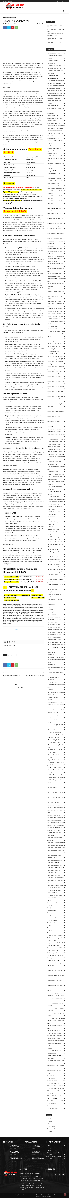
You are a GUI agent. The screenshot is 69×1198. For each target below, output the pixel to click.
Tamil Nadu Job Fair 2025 (54, 870)
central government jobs (54, 206)
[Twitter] (9, 27)
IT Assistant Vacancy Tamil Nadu (56, 499)
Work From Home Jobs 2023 (55, 1086)
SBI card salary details (53, 742)
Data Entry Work (52, 261)
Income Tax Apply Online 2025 (55, 454)
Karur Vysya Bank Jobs (53, 522)
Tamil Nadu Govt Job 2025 (54, 860)
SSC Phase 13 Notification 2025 (56, 807)
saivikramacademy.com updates (56, 715)
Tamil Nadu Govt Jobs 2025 (54, 865)
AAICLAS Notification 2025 (54, 90)
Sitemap (49, 1131)
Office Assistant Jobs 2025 (54, 632)
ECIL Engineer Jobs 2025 (54, 313)
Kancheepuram (51, 514)
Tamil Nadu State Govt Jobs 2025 (56, 885)
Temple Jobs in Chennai (54, 903)
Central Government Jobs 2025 (56, 208)
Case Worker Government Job (55, 181)
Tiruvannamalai (51, 933)
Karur (49, 519)
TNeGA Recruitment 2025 (54, 970)
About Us (50, 1119)
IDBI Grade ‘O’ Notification (54, 449)
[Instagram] (58, 1)
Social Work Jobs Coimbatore (55, 777)
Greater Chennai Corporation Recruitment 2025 (55, 34)
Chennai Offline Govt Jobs (54, 223)
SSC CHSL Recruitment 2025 (55, 797)
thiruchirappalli (51, 918)
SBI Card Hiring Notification (55, 740)
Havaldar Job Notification (54, 429)
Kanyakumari (51, 517)
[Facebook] (55, 1)
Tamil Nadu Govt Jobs (53, 862)
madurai (49, 577)
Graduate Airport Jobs (53, 421)
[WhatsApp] (62, 1)
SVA (6, 23)
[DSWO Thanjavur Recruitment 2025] (6, 1153)
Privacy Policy (51, 1126)
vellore (49, 1073)
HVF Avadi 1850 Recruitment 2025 (55, 25)
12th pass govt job (52, 75)
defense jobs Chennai (53, 276)
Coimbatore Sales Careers (54, 251)
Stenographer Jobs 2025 (54, 832)
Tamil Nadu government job (55, 845)
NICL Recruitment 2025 (53, 624)
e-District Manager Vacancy (55, 308)
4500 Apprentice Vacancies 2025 (56, 80)
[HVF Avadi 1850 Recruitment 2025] (6, 1147)
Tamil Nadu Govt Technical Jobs (56, 867)
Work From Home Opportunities (56, 1088)
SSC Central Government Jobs (55, 790)
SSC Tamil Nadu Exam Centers (55, 825)
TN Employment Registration (55, 938)
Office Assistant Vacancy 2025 (55, 634)
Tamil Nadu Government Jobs (55, 847)
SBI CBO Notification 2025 (54, 750)
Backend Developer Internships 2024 (11, 676)
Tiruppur (50, 930)
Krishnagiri (50, 524)
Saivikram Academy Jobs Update (56, 710)
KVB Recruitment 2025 (53, 529)
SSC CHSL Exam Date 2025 (54, 795)
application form (52, 113)
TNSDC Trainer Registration (55, 1033)
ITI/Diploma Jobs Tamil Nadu (55, 501)
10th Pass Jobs (51, 63)
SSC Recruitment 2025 (53, 815)
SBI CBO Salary (51, 752)
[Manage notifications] (65, 1194)
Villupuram (50, 1076)
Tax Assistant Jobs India (54, 888)
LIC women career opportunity (56, 572)
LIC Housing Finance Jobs (54, 559)
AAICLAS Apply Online (53, 88)
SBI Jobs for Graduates (53, 760)
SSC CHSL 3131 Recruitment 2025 (55, 39)
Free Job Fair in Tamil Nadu (55, 354)
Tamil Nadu (10, 15)
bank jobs (50, 168)
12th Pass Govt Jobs (52, 78)
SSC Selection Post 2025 (54, 820)
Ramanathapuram (52, 697)
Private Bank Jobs (52, 682)
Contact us (50, 1121)
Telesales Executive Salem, (54, 895)
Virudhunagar (18, 15)
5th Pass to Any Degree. (54, 83)
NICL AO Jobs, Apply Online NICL (56, 612)
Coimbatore (50, 243)
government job (51, 369)
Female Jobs (50, 341)
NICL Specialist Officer (53, 627)
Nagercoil (50, 607)
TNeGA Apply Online (53, 960)
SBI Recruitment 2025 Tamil (55, 767)
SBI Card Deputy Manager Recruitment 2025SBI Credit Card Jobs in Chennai (55, 735)
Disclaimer (50, 1124)
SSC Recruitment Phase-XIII (55, 817)
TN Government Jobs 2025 (54, 948)
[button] (64, 11)
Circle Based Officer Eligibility (55, 241)
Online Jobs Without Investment (56, 644)
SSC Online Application (53, 805)
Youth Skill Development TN (55, 1101)
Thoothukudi (51, 923)
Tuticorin (50, 1048)
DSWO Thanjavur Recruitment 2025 (55, 30)
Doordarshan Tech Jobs (54, 301)
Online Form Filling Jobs (54, 642)
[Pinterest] (12, 27)
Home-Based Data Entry (54, 431)
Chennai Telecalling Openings (55, 226)
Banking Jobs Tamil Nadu (54, 178)
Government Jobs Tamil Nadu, (55, 396)
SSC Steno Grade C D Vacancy (55, 822)
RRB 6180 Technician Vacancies (56, 702)
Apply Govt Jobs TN (52, 115)
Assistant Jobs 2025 (52, 153)
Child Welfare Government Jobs (56, 238)
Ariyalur (49, 146)
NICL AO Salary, (51, 614)
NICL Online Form (52, 622)
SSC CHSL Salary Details (54, 800)
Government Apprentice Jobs (55, 359)
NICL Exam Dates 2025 (53, 617)
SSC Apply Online (52, 787)
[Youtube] (65, 1)
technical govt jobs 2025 (54, 890)
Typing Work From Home (54, 1050)
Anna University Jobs (53, 105)
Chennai (49, 216)
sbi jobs (49, 757)
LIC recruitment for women (55, 569)
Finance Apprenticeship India (55, 346)
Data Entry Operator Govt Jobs (55, 256)
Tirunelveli (50, 925)
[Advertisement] (46, 5)
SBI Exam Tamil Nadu (53, 755)
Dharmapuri (50, 286)
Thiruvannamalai (52, 920)
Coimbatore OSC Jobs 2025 (54, 248)
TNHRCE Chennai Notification (55, 973)
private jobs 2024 (12, 655)
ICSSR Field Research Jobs (54, 441)
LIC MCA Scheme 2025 (53, 564)
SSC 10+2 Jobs (51, 785)
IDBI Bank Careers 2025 (54, 444)
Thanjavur (50, 908)
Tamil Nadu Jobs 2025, (53, 875)
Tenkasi (49, 905)
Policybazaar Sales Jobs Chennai (56, 657)
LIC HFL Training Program (54, 557)
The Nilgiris (50, 913)
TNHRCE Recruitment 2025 (54, 985)
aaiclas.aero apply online (54, 98)
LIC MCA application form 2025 (56, 562)
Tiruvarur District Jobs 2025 (55, 935)
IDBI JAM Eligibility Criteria (54, 451)
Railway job (50, 695)
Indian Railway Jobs (52, 471)
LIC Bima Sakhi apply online (55, 542)
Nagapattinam (51, 604)
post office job (51, 664)
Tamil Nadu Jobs (52, 872)
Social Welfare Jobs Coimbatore (56, 775)
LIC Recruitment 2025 (53, 567)
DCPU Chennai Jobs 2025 (54, 273)
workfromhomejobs (52, 1098)
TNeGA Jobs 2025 (52, 968)
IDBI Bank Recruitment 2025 (55, 446)
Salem (49, 717)
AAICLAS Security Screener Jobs (56, 95)
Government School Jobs (54, 409)
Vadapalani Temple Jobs (54, 1070)
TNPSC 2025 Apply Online (54, 993)
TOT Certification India (53, 1038)
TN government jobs (53, 945)
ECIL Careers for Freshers (54, 311)
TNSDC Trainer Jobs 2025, (54, 1030)
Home (4, 15)
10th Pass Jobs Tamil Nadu (54, 65)
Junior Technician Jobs (53, 512)
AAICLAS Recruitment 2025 (54, 43)
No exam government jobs (54, 629)
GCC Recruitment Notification (55, 356)
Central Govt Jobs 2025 (53, 211)
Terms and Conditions (53, 1129)
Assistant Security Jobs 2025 (55, 156)
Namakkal (50, 609)
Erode (49, 339)
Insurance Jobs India (53, 496)
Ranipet (49, 700)
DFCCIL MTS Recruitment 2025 (55, 283)
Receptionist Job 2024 (22, 655)
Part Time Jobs (51, 652)
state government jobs (53, 830)
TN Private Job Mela (52, 953)
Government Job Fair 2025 (54, 371)
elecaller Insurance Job (53, 319)
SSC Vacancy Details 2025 (54, 827)
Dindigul (49, 288)
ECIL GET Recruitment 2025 (55, 316)
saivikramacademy (52, 712)
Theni (49, 915)
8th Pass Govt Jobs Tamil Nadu (55, 85)
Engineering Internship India (55, 331)
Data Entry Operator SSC (54, 258)
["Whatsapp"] (10, 642)
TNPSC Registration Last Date (55, 1018)
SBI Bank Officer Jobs (53, 730)
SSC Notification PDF (53, 802)
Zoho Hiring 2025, (52, 1103)
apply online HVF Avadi (53, 123)
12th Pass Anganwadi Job (54, 68)
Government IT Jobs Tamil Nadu (56, 366)
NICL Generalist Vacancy (54, 619)
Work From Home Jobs (53, 1083)
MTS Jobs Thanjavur (53, 592)
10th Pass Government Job (54, 53)
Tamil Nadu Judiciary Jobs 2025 (56, 877)
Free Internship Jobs (53, 351)
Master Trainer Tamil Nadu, (55, 584)
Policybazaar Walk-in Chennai (55, 659)
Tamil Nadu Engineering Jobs (55, 842)
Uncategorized (51, 1053)
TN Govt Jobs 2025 (52, 950)
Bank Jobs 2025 (51, 171)
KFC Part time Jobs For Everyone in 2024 (35, 676)
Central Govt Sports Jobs (54, 213)
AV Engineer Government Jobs (55, 163)
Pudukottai (50, 689)
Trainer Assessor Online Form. (56, 1040)
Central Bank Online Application (56, 188)
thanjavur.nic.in (51, 910)
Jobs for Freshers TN (53, 504)
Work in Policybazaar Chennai (55, 1096)
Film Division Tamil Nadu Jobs (55, 344)
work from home (52, 1081)
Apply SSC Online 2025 (53, 138)
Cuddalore (50, 253)
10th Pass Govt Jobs (52, 60)
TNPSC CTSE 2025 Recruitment (56, 995)
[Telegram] (60, 1)
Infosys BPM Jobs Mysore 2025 (55, 474)
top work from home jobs (54, 1035)
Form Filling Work (52, 349)
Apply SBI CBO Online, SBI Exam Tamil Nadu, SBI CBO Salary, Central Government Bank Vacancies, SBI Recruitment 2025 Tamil (56, 131)
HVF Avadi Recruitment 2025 (55, 439)
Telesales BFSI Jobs (52, 893)
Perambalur (50, 654)
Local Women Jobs (52, 574)
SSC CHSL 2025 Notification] (55, 792)
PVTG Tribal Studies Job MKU (55, 692)
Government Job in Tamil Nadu (56, 374)
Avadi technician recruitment (55, 166)
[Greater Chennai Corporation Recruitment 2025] (6, 1158)
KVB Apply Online (52, 527)
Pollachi (49, 662)
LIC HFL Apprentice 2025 (54, 549)
